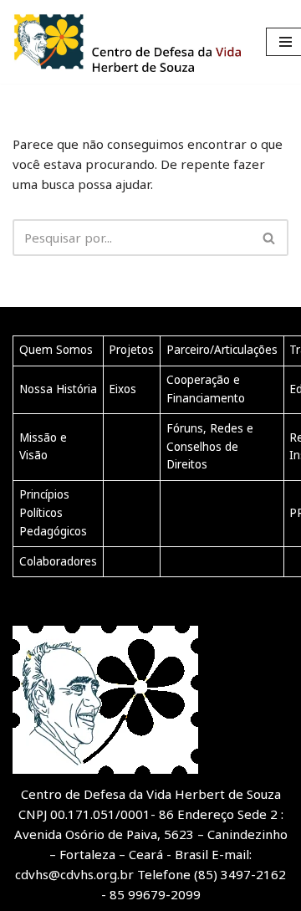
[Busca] (269, 237)
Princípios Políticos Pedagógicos (53, 512)
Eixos (122, 389)
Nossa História (58, 389)
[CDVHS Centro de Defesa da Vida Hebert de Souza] (127, 42)
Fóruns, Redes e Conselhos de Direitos (209, 446)
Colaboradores (58, 561)
